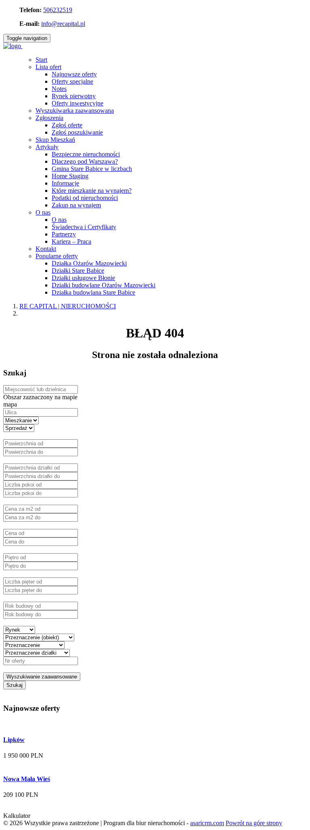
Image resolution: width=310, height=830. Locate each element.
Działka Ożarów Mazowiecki (89, 263)
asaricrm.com (207, 822)
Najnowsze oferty (74, 74)
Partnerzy (64, 234)
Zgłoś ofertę (67, 125)
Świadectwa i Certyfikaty (84, 226)
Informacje (65, 183)
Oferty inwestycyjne (77, 103)
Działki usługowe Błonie (83, 277)
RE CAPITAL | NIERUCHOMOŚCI (67, 306)
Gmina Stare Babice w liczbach (92, 168)
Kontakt (46, 248)
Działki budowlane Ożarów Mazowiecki (103, 285)
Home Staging (70, 176)
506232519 (57, 9)
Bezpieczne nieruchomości (86, 154)
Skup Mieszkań (55, 139)
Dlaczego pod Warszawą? (85, 161)
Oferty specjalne (72, 81)
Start (41, 59)
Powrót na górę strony (254, 822)
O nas (43, 212)
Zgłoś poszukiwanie (77, 132)
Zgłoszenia (49, 117)
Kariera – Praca (71, 241)
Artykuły (47, 146)
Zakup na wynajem (76, 205)
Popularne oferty (57, 256)
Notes (59, 88)
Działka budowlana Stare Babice (93, 292)
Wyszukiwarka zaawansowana (75, 110)
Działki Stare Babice (78, 270)
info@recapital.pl (63, 23)
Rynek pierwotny (74, 96)
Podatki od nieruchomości (85, 197)
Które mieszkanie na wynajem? (92, 190)
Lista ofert (48, 66)
